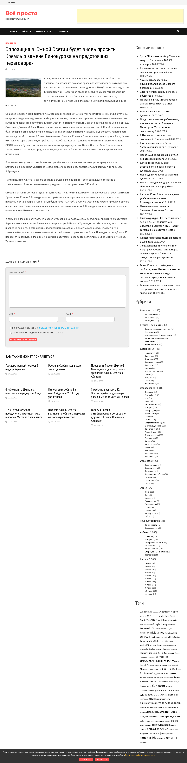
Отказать (102, 759)
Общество (146, 460)
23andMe (144, 611)
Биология (149, 392)
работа (143, 721)
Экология (149, 453)
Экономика (150, 456)
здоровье (146, 694)
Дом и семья (147, 348)
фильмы (154, 733)
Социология (150, 480)
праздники (172, 716)
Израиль (143, 657)
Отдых (148, 374)
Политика (10, 43)
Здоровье (149, 359)
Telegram (145, 641)
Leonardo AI (147, 628)
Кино (147, 491)
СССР (179, 669)
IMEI (173, 624)
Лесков (162, 665)
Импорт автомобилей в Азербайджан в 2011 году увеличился (63, 393)
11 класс (148, 594)
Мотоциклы (150, 320)
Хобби (147, 516)
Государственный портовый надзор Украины (21, 367)
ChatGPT (150, 616)
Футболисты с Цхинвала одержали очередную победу (23, 391)
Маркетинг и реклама (154, 338)
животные (167, 690)
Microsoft (144, 632)
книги (142, 699)
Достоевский (168, 653)
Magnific (170, 629)
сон (154, 724)
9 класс (148, 587)
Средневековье (159, 673)
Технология (150, 438)
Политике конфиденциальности (140, 755)
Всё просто (21, 13)
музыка (143, 712)
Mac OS (164, 628)
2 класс (148, 566)
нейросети (173, 712)
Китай (143, 665)
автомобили (148, 681)
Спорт (147, 483)
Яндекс (177, 677)
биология (159, 686)
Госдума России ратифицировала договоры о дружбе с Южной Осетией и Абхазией (108, 415)
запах (177, 691)
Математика (150, 413)
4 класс (148, 572)
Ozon (151, 637)
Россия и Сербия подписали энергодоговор (64, 367)
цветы (160, 738)
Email (69, 314)
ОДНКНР (148, 419)
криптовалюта (163, 699)
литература (162, 703)
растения (151, 721)
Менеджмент (150, 341)
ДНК (160, 652)
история (173, 694)
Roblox (157, 637)
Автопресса (150, 317)
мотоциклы (171, 707)
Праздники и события (155, 474)
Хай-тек (144, 532)
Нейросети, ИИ (152, 548)
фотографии (166, 733)
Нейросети (42, 31)
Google (156, 624)
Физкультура (151, 444)
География (150, 395)
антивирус (174, 681)
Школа (144, 559)
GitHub (149, 624)
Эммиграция (150, 383)
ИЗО (147, 398)
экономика (143, 743)
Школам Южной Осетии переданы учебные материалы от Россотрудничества (66, 413)
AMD (150, 612)
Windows (169, 641)
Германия (173, 649)
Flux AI (159, 620)
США (143, 673)
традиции (144, 733)
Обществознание (153, 422)
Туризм (148, 510)
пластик (160, 716)
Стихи (147, 507)
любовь (176, 703)
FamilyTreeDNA (147, 620)
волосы (169, 686)
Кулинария (149, 365)
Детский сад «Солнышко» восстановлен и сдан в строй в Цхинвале (157, 166)
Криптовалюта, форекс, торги (158, 335)
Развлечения (150, 501)
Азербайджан (166, 645)
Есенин (178, 653)
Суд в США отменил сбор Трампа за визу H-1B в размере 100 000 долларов (160, 60)
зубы (153, 695)
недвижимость (156, 711)
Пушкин (163, 669)
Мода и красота (152, 371)
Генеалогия (150, 353)
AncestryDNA (156, 612)
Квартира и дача (152, 362)
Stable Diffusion (173, 637)
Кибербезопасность (154, 542)
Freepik (167, 620)
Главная (12, 31)
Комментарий (17, 272)
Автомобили (150, 314)
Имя (12, 314)
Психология (150, 429)
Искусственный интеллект (157, 661)
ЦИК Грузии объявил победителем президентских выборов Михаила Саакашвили (23, 413)
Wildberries (158, 641)
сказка (174, 720)
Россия (173, 669)
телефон (173, 729)
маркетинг (152, 707)
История (149, 407)
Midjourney (157, 632)
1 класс (148, 563)
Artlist (142, 616)
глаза (152, 691)
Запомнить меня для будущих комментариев (37, 332)
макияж (143, 707)
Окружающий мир (153, 425)
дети (157, 690)
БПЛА (149, 649)
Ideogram (166, 624)
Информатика (151, 404)
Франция (158, 677)
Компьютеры (150, 545)
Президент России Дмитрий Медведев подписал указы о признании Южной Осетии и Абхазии (108, 371)
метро (161, 707)
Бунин (166, 648)
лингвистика (147, 703)
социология (163, 724)
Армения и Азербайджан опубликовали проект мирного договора (157, 83)
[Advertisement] (130, 16)
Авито (159, 645)
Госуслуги (145, 652)
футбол (176, 734)
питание (152, 716)
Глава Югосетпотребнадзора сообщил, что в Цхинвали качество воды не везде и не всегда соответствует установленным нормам (160, 273)
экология (170, 738)
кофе (146, 699)
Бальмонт (157, 648)
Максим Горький (171, 665)
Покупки (148, 377)
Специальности (152, 528)
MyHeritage (169, 633)
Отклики (61, 31)
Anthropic (165, 611)
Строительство (152, 435)
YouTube (153, 645)
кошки (152, 698)
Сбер (148, 673)
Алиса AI (173, 645)
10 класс (148, 591)
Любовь (148, 368)
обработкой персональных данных (59, 328)
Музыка (148, 498)
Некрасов (153, 669)
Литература (150, 410)
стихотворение (157, 729)
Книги (147, 495)
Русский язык (151, 432)
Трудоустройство (150, 520)
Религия (148, 477)
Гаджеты (149, 536)
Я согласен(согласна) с (45, 328)
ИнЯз (147, 401)
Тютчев (143, 677)
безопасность (145, 686)
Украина (150, 678)
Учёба (24, 31)
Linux (157, 628)
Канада (176, 661)
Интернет (149, 539)
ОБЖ (147, 416)
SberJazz (163, 637)
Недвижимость (151, 344)
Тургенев (172, 673)
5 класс (148, 575)
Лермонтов (153, 664)
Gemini (174, 620)
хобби (153, 737)
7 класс (148, 581)
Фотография (150, 513)
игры (158, 695)
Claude (160, 616)
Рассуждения (151, 504)
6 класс (148, 578)
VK (151, 641)
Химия (147, 447)
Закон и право (151, 465)
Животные (149, 356)
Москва (144, 669)
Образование (147, 388)
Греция (153, 653)
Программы (150, 554)
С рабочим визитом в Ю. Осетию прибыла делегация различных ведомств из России (110, 393)
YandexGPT (144, 645)
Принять (86, 759)
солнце (148, 725)
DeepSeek (170, 616)
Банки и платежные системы (157, 329)
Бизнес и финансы (150, 325)
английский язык (163, 682)
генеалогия (145, 690)
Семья (147, 380)
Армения (143, 649)
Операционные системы (156, 551)
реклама (160, 721)
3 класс (148, 569)
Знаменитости (151, 468)
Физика (148, 441)
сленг (142, 725)
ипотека (164, 694)
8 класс (148, 584)
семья (167, 721)
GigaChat (143, 625)
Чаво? (147, 450)
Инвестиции (150, 332)
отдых (144, 716)
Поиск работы (151, 525)
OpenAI (144, 637)
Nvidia (176, 633)
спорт (143, 729)
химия (144, 737)
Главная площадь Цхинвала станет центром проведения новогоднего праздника (160, 289)
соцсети (173, 725)
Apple (174, 611)
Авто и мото (147, 310)
